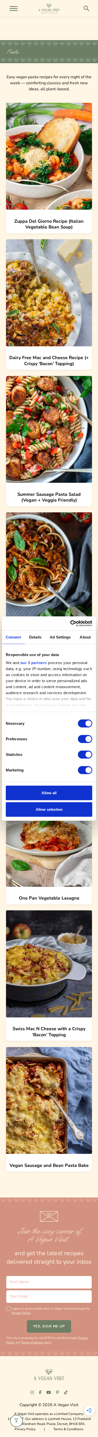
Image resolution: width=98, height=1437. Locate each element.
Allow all (49, 793)
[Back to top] (15, 1423)
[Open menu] (13, 8)
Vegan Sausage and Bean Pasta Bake (49, 1165)
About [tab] (85, 637)
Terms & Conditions (68, 1429)
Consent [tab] (13, 637)
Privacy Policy (21, 1313)
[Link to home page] (49, 1374)
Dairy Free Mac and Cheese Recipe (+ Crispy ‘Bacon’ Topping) (49, 360)
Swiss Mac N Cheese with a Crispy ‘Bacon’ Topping (49, 1031)
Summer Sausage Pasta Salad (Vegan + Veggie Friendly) (49, 497)
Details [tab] (35, 637)
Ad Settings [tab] (60, 637)
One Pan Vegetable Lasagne (49, 898)
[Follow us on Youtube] (48, 1392)
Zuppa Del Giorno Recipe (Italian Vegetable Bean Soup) (49, 224)
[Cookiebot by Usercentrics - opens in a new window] (70, 623)
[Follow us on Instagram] (32, 1392)
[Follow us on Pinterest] (57, 1392)
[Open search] (86, 8)
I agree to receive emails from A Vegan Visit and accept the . (51, 1311)
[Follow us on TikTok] (66, 1392)
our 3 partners (33, 662)
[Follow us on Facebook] (40, 1392)
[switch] (85, 739)
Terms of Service (32, 1342)
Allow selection (49, 809)
